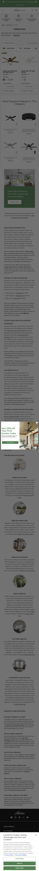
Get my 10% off (10, 442)
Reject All (19, 863)
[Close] (36, 835)
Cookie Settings (19, 859)
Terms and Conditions (21, 855)
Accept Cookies (19, 868)
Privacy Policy (9, 855)
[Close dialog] (37, 423)
